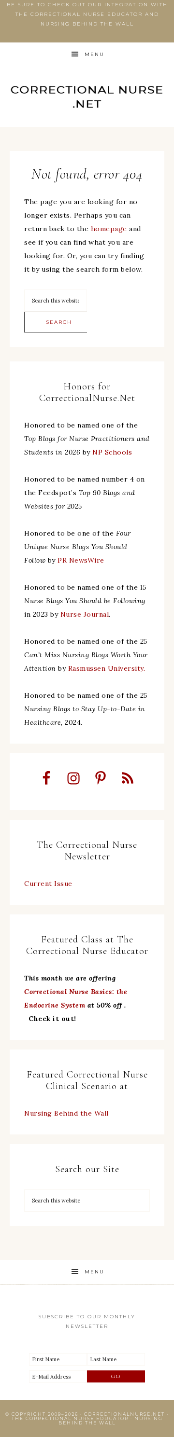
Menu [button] (94, 54)
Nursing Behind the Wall (66, 1113)
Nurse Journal (84, 614)
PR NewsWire (81, 560)
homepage (109, 228)
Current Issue (48, 883)
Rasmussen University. (106, 668)
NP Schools (112, 452)
